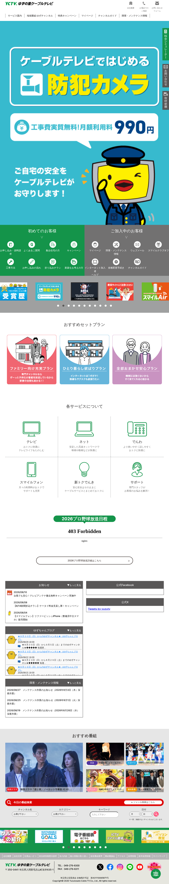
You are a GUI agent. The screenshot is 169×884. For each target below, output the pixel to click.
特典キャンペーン (67, 15)
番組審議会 (110, 856)
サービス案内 (15, 15)
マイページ (87, 15)
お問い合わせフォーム (157, 9)
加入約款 (63, 856)
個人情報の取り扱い (79, 856)
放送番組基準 (96, 856)
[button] (84, 123)
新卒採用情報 (145, 856)
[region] (84, 123)
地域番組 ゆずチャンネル (40, 15)
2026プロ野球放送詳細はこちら (84, 560)
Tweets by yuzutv (99, 608)
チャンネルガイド (107, 15)
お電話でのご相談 (144, 9)
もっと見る (75, 585)
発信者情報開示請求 (48, 856)
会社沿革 (18, 856)
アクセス (121, 856)
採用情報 (132, 856)
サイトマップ (159, 856)
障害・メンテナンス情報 (134, 15)
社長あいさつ (30, 856)
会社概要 (7, 856)
